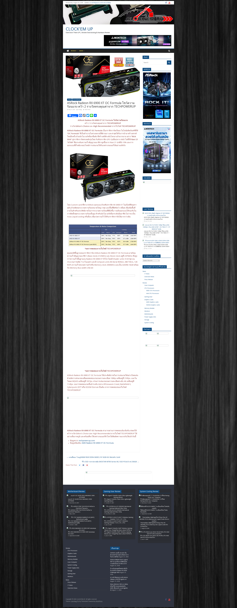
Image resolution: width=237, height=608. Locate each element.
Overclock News (149, 276)
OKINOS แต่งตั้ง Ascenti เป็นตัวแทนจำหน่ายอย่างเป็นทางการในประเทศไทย (119, 555)
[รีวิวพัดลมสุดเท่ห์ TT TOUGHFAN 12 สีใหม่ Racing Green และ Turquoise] (154, 495)
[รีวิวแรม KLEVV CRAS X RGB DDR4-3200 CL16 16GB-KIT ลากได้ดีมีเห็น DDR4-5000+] (156, 240)
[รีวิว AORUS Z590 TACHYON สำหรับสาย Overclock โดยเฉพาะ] (82, 506)
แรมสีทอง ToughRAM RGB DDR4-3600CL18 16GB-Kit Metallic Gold (93, 457)
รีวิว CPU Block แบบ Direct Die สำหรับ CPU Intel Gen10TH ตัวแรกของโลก (154, 536)
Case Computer (149, 285)
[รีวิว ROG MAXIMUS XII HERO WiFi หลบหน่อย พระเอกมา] (82, 528)
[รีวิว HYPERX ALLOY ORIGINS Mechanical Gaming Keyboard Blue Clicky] (118, 506)
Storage (146, 320)
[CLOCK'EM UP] (118, 6)
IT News (146, 274)
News (81, 51)
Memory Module (149, 308)
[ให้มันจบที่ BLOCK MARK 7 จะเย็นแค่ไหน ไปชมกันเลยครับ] (154, 506)
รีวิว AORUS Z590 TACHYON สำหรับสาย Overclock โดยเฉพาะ (80, 511)
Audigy (80, 109)
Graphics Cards (148, 299)
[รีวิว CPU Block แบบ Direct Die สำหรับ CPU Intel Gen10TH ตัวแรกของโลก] (154, 532)
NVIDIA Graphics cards (153, 305)
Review (73, 51)
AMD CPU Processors (152, 290)
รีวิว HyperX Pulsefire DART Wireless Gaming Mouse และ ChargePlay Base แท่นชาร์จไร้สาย (118, 533)
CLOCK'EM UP (79, 29)
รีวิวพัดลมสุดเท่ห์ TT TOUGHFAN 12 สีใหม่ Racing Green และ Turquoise (152, 500)
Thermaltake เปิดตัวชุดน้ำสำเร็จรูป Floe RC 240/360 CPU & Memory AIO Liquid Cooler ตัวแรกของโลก (154, 524)
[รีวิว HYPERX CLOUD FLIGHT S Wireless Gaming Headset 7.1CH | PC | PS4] (118, 517)
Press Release (76, 99)
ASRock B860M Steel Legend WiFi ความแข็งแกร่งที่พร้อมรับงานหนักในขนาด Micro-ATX (119, 561)
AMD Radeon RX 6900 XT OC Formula (98, 443)
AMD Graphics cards (152, 302)
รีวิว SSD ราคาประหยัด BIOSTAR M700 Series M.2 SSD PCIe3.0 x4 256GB (110, 461)
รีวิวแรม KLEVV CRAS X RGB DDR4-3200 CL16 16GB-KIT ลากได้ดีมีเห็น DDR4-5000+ (157, 245)
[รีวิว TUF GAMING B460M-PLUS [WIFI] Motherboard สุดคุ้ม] (82, 517)
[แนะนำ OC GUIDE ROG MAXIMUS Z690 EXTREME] (82, 495)
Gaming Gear (148, 297)
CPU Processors (149, 288)
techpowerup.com (87, 440)
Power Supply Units (150, 317)
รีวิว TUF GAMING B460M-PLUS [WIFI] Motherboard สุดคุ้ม (79, 522)
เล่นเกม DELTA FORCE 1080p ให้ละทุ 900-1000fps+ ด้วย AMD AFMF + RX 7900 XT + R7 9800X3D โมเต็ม (156, 233)
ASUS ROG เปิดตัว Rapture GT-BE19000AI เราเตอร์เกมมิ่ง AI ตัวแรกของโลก (156, 218)
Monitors (147, 311)
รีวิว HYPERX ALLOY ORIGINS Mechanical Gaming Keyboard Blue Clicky (116, 511)
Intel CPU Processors (152, 293)
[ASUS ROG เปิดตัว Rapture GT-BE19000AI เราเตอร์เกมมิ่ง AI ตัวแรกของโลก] (156, 213)
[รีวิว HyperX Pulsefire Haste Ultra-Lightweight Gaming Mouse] (118, 495)
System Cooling (149, 322)
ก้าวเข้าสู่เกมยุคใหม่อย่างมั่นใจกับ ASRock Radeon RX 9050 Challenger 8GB (118, 570)
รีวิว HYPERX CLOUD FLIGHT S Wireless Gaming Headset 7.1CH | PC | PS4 (116, 522)
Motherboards (148, 314)
